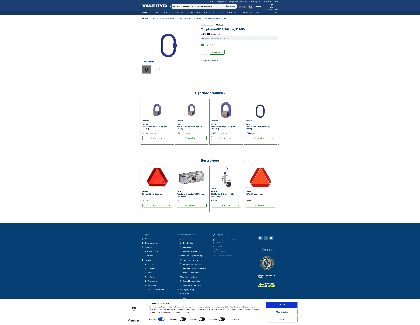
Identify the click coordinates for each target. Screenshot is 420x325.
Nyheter (211, 2)
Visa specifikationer (208, 60)
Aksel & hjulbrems (150, 13)
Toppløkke (197, 18)
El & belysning (187, 13)
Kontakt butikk (245, 84)
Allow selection (282, 312)
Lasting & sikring (246, 13)
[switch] (183, 319)
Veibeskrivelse (257, 85)
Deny (282, 319)
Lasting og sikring (168, 18)
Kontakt (275, 2)
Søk (233, 16)
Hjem (146, 18)
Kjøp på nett (218, 52)
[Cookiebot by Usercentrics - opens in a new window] (134, 320)
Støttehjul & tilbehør (226, 13)
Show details (234, 319)
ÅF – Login (273, 13)
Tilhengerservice (233, 2)
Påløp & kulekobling (170, 13)
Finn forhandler (272, 9)
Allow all (282, 305)
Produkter (243, 2)
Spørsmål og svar (254, 2)
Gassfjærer (261, 13)
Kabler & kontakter (205, 13)
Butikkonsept (266, 2)
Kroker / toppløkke (184, 18)
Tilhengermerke (221, 2)
